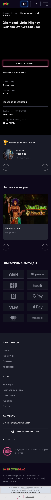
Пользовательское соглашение (25, 492)
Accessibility (33, 475)
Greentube (9, 85)
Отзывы (7, 361)
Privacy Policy (9, 475)
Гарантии (8, 355)
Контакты (8, 366)
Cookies (21, 475)
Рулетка (7, 400)
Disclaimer (8, 478)
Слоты (6, 406)
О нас (6, 350)
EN (9, 439)
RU (4, 439)
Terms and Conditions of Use (29, 478)
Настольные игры (13, 389)
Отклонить (30, 497)
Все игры (8, 384)
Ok (20, 497)
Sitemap (14, 481)
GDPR (5, 481)
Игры (15, 13)
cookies (25, 488)
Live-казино (9, 395)
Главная (6, 13)
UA (14, 439)
